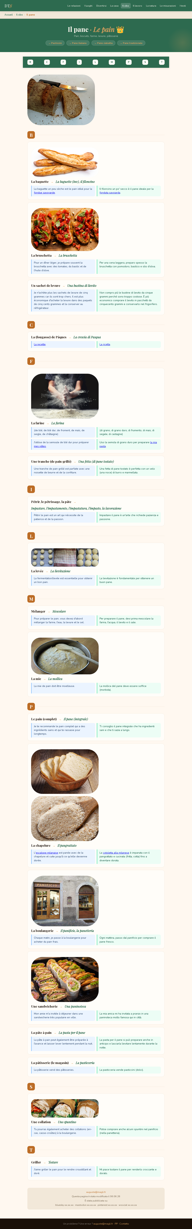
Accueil (8, 14)
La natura (151, 5)
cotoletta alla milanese (116, 853)
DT (8, 5)
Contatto (124, 1223)
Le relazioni (74, 5)
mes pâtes (40, 446)
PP (116, 1223)
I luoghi (88, 5)
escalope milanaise (47, 853)
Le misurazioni (168, 5)
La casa (114, 5)
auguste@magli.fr (96, 1192)
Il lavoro (137, 5)
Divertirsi (101, 5)
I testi (183, 5)
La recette (40, 344)
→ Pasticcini (55, 43)
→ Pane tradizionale (131, 43)
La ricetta (105, 344)
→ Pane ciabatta (103, 43)
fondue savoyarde (44, 192)
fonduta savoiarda (110, 192)
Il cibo (125, 5)
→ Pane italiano (78, 43)
